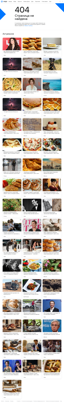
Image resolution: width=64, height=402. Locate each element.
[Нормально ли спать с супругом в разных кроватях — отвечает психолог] (32, 248)
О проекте (18, 401)
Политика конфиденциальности (39, 401)
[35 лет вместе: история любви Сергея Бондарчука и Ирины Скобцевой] (12, 268)
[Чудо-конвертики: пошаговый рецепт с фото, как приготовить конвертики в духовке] (32, 47)
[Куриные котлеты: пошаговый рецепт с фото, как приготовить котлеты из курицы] (12, 188)
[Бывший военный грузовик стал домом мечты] (12, 288)
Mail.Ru (2, 401)
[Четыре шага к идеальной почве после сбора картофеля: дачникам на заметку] (52, 288)
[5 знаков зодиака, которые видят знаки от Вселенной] (52, 349)
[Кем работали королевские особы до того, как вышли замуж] (52, 389)
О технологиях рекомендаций (27, 401)
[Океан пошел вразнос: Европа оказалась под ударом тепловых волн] (52, 87)
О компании (7, 401)
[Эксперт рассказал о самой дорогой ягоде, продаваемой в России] (52, 268)
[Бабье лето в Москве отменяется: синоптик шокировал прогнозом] (12, 167)
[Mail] (2, 1)
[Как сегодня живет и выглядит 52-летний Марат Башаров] (52, 308)
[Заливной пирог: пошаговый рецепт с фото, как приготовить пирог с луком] (32, 107)
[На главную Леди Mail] (5, 1)
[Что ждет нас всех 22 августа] (12, 107)
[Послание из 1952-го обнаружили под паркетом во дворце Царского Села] (32, 127)
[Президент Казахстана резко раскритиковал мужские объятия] (52, 328)
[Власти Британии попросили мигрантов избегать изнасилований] (52, 167)
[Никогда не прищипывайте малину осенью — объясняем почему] (12, 208)
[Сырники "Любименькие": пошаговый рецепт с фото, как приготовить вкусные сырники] (12, 127)
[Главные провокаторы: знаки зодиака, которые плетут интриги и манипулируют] (32, 349)
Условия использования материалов (52, 401)
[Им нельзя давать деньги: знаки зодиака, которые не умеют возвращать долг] (32, 389)
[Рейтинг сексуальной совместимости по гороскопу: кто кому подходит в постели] (12, 228)
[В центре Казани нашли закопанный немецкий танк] (52, 208)
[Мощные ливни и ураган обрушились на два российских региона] (32, 308)
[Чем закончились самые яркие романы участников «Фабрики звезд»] (12, 369)
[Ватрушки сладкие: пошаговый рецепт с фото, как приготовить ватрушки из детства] (32, 188)
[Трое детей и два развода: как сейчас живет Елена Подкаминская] (32, 87)
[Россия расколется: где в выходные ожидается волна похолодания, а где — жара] (52, 67)
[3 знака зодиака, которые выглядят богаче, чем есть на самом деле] (32, 328)
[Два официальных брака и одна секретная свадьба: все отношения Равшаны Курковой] (12, 47)
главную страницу (28, 25)
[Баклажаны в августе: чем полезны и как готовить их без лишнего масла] (32, 288)
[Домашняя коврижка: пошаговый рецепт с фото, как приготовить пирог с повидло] (12, 147)
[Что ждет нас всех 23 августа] (12, 67)
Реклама (11, 401)
